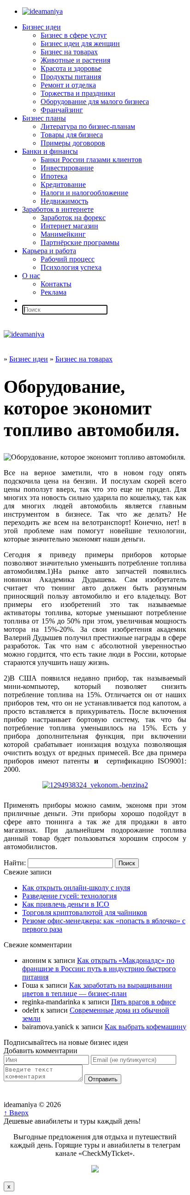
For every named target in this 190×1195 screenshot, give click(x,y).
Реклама (53, 292)
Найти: (15, 863)
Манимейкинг (63, 234)
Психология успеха (71, 267)
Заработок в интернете (58, 209)
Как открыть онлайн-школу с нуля (76, 888)
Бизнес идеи (41, 27)
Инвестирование (67, 168)
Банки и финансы (50, 151)
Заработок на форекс (73, 218)
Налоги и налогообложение (84, 193)
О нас (31, 276)
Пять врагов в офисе (143, 1002)
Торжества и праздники (78, 93)
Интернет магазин (69, 226)
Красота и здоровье (71, 68)
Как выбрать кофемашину (145, 1027)
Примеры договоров (73, 143)
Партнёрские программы (80, 242)
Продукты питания (71, 77)
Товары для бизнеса (72, 135)
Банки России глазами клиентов (91, 159)
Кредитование (63, 184)
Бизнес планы (44, 118)
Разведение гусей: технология (69, 896)
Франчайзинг (62, 110)
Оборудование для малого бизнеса (95, 101)
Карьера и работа (49, 251)
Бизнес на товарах (69, 52)
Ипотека (54, 176)
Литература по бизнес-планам (88, 126)
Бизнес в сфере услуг (74, 35)
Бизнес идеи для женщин (80, 43)
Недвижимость (64, 201)
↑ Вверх (16, 1113)
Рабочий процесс (68, 259)
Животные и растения (75, 60)
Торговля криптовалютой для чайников (84, 912)
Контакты (56, 284)
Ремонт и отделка (68, 85)
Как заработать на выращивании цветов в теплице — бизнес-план (97, 989)
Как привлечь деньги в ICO (65, 904)
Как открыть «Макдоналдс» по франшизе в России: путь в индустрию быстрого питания (99, 968)
